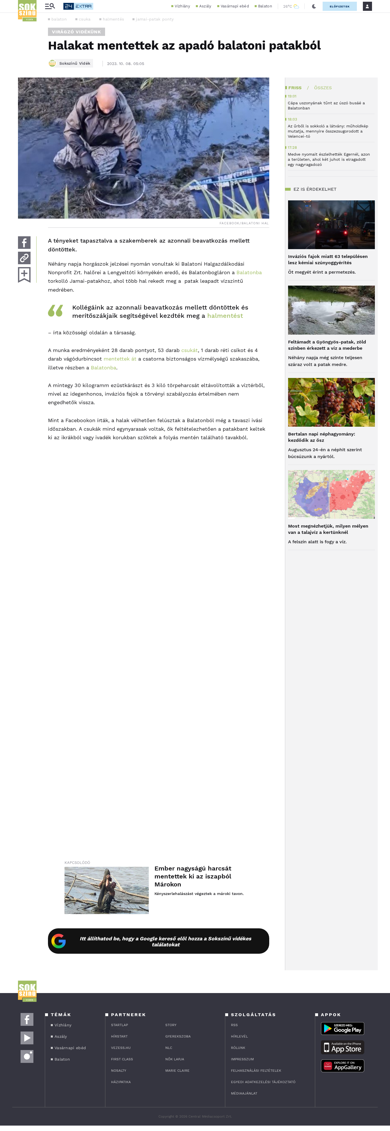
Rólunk (238, 1048)
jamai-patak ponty (155, 19)
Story (170, 1025)
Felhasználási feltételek (256, 1071)
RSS (234, 1025)
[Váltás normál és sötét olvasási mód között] (314, 6)
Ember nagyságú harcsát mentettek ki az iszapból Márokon (192, 876)
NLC (168, 1048)
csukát (189, 350)
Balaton (265, 6)
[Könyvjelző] (24, 275)
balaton (59, 19)
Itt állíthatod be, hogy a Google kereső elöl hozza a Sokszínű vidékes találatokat (165, 941)
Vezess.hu (121, 1048)
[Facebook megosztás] (24, 242)
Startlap (119, 1025)
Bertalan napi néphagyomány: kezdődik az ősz (321, 437)
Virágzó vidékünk (76, 31)
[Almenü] (50, 6)
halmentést (225, 315)
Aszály (205, 6)
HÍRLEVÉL (239, 1036)
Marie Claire (177, 1071)
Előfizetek (340, 6)
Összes (323, 87)
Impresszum (242, 1059)
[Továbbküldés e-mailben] (24, 258)
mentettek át (120, 359)
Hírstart (119, 1036)
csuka (85, 19)
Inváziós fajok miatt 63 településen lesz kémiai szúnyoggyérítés (328, 259)
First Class (122, 1059)
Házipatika (121, 1082)
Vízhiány (182, 6)
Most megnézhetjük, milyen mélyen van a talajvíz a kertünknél (328, 529)
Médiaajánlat (244, 1093)
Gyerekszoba (178, 1036)
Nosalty (118, 1071)
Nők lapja (174, 1059)
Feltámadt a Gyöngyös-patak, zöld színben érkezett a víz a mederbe (327, 345)
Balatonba (249, 272)
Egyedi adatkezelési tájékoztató (263, 1082)
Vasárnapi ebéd (235, 6)
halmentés (113, 19)
